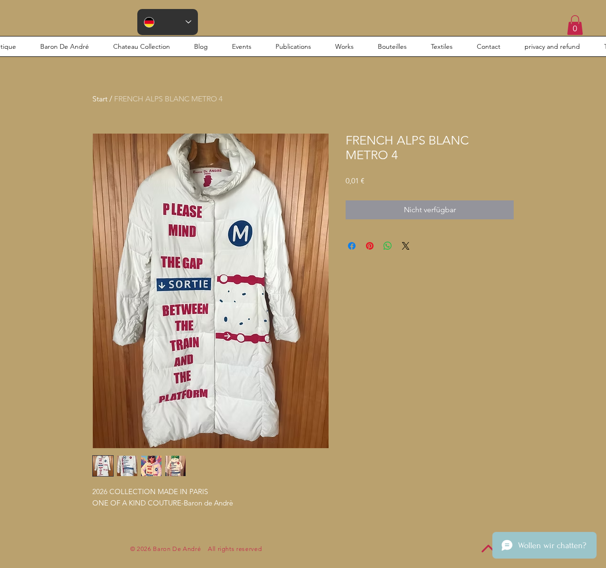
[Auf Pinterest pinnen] (369, 246)
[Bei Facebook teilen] (351, 246)
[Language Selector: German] (167, 22)
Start (99, 98)
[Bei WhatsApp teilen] (387, 246)
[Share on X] (405, 246)
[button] (575, 25)
